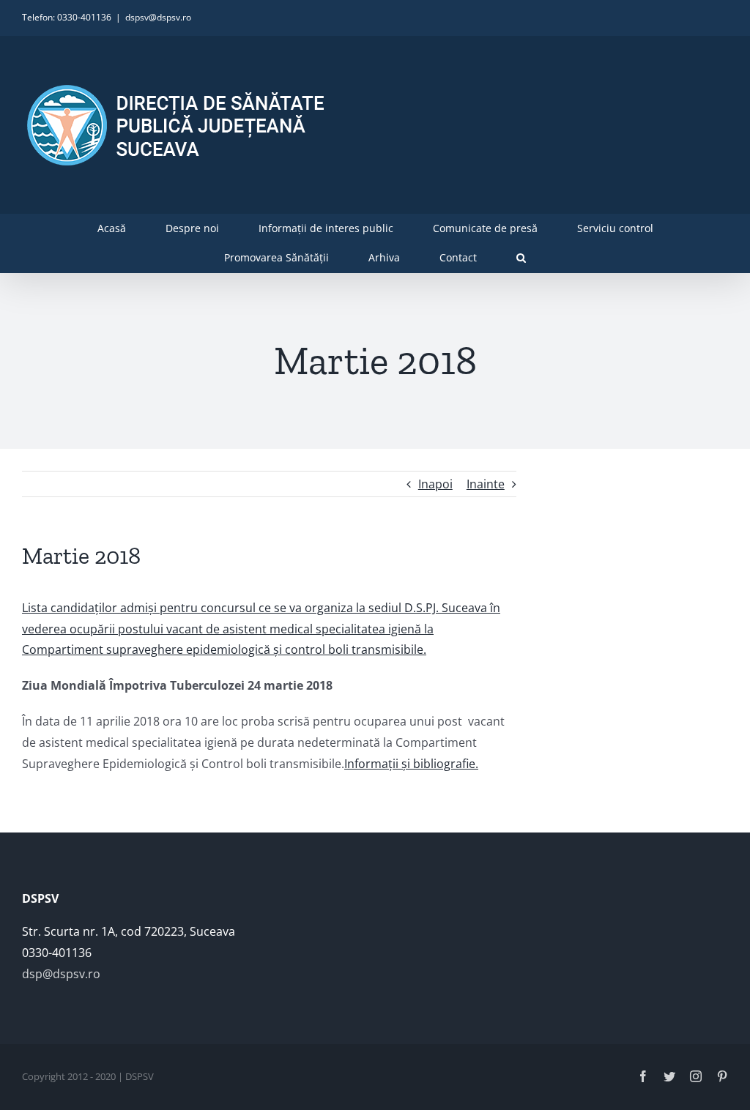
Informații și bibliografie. (411, 764)
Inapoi (435, 484)
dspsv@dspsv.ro (158, 17)
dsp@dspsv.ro (61, 974)
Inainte (486, 484)
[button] (521, 257)
